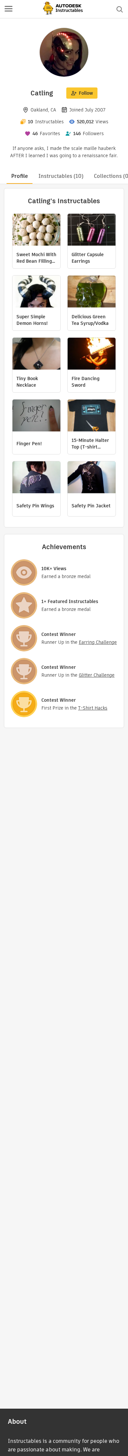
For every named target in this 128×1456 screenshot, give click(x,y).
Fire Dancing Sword (85, 381)
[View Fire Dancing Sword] (92, 354)
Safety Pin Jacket (91, 505)
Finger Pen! (29, 443)
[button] (8, 9)
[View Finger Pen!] (36, 416)
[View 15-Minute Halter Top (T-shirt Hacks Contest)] (92, 416)
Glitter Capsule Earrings (88, 257)
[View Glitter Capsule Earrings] (92, 230)
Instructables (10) (60, 176)
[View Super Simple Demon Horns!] (36, 292)
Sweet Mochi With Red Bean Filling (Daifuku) (36, 257)
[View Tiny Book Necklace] (36, 354)
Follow (86, 93)
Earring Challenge (98, 642)
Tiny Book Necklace (27, 381)
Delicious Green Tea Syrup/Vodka (90, 320)
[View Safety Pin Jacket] (92, 478)
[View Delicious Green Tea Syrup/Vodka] (92, 292)
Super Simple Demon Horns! (32, 320)
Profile (19, 176)
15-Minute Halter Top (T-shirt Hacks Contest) (90, 443)
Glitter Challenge (97, 675)
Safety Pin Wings (35, 505)
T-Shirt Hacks (92, 708)
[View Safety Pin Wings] (36, 478)
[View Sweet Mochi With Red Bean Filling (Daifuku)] (36, 230)
